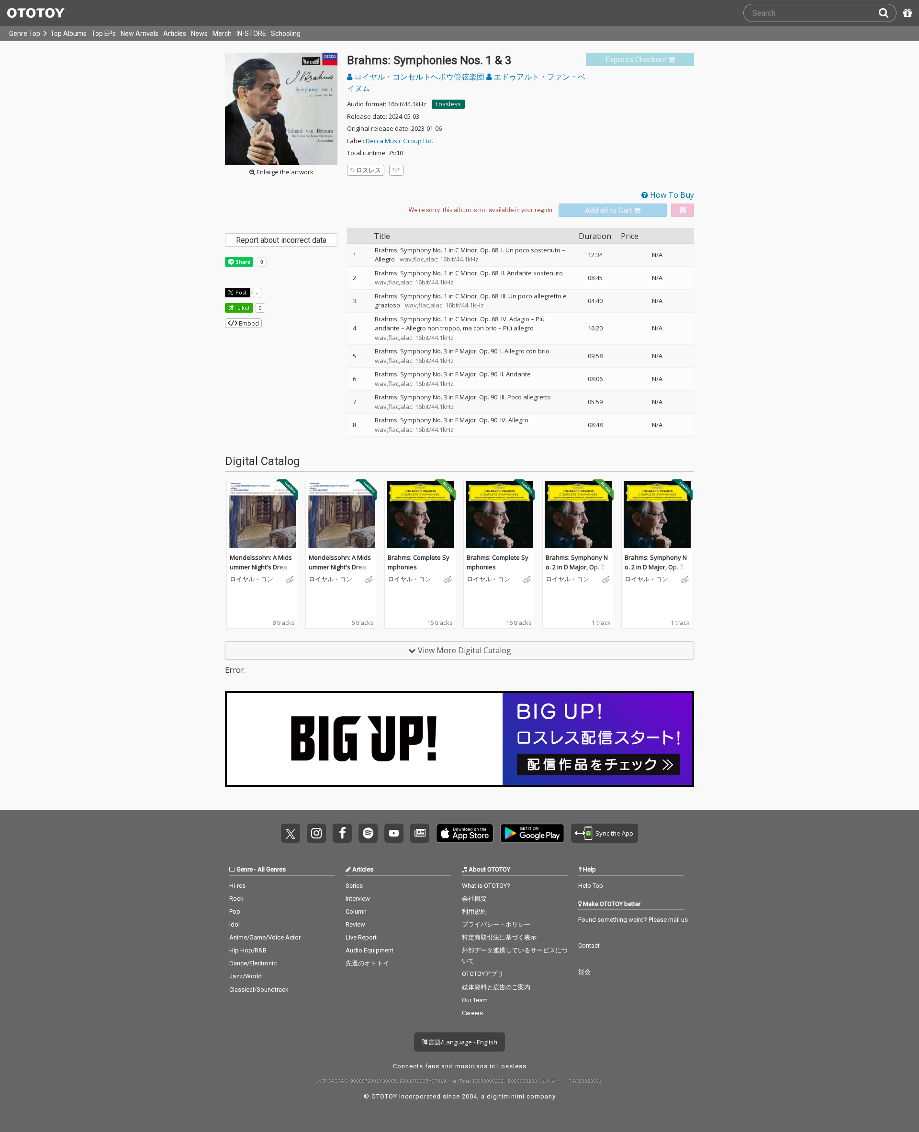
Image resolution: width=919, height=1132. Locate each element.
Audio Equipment (369, 950)
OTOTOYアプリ (483, 973)
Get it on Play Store (532, 833)
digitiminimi (506, 1096)
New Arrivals (139, 33)
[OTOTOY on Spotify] (368, 833)
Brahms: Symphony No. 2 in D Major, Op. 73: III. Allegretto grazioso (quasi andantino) (577, 571)
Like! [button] (242, 307)
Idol (234, 924)
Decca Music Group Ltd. (399, 140)
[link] (640, 59)
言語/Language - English (462, 1042)
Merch (222, 33)
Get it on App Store (464, 833)
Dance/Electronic (253, 963)
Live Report (361, 937)
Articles (174, 33)
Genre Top (24, 33)
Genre (244, 869)
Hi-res (237, 885)
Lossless (448, 104)
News (199, 33)
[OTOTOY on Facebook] (342, 833)
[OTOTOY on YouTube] (393, 833)
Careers (472, 1013)
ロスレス (368, 170)
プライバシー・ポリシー (496, 924)
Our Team (475, 1000)
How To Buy (671, 195)
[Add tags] (396, 170)
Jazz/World (245, 976)
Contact (589, 945)
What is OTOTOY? (486, 885)
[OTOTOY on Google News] (419, 833)
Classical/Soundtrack (259, 989)
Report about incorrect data (281, 240)
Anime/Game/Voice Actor (265, 937)
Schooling (286, 33)
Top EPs (103, 33)
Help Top (590, 885)
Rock (236, 898)
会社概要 (474, 898)
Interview (358, 898)
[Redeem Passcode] (906, 13)
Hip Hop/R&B (248, 950)
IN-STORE (251, 33)
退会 (584, 971)
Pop (234, 911)
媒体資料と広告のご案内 (496, 987)
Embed (248, 323)
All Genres (272, 869)
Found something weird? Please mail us (633, 919)
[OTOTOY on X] (290, 833)
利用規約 (474, 911)
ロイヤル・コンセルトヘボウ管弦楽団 (419, 76)
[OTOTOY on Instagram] (316, 833)
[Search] (887, 13)
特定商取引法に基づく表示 (499, 937)
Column (356, 911)
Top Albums (68, 33)
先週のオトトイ (367, 963)
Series (354, 885)
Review (355, 924)
